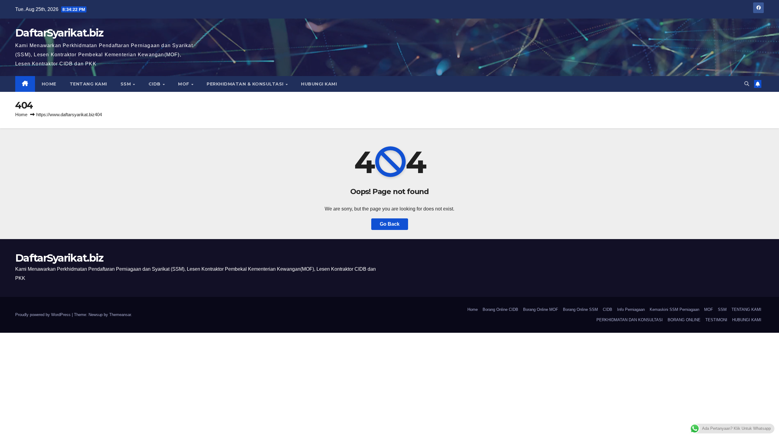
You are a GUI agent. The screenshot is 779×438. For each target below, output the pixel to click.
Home (21, 114)
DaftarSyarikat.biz (59, 32)
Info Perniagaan (631, 309)
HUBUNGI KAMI (319, 84)
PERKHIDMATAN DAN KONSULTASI (629, 320)
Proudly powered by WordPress (43, 314)
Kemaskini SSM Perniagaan (674, 309)
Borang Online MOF (540, 309)
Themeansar (120, 314)
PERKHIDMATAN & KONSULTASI (246, 84)
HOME (49, 84)
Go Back (390, 224)
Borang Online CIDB (500, 309)
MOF (184, 84)
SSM (126, 84)
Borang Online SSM (580, 309)
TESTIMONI (716, 320)
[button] (746, 83)
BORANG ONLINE (684, 320)
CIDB (155, 84)
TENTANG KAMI (88, 84)
